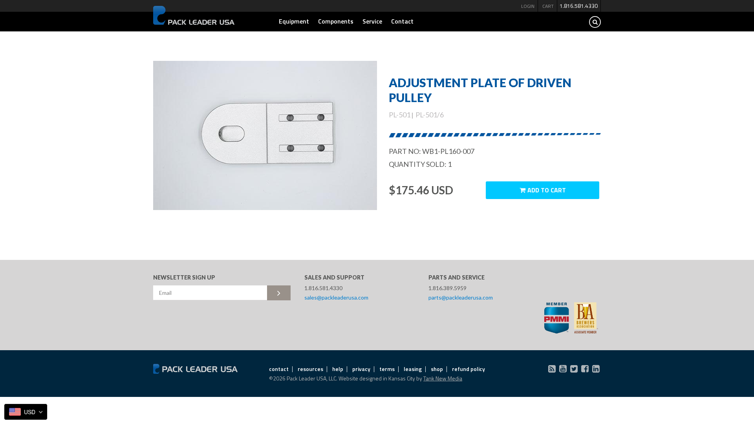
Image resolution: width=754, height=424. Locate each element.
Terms (387, 369)
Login (527, 6)
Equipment (294, 21)
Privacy (361, 369)
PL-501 (399, 114)
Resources (310, 369)
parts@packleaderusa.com (460, 297)
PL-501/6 (429, 114)
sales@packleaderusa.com (336, 297)
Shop (437, 369)
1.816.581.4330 (579, 6)
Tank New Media (442, 378)
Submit (279, 292)
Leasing (413, 369)
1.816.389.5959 (447, 288)
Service (372, 21)
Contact (402, 21)
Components (335, 21)
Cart (548, 6)
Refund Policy (468, 369)
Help (337, 369)
